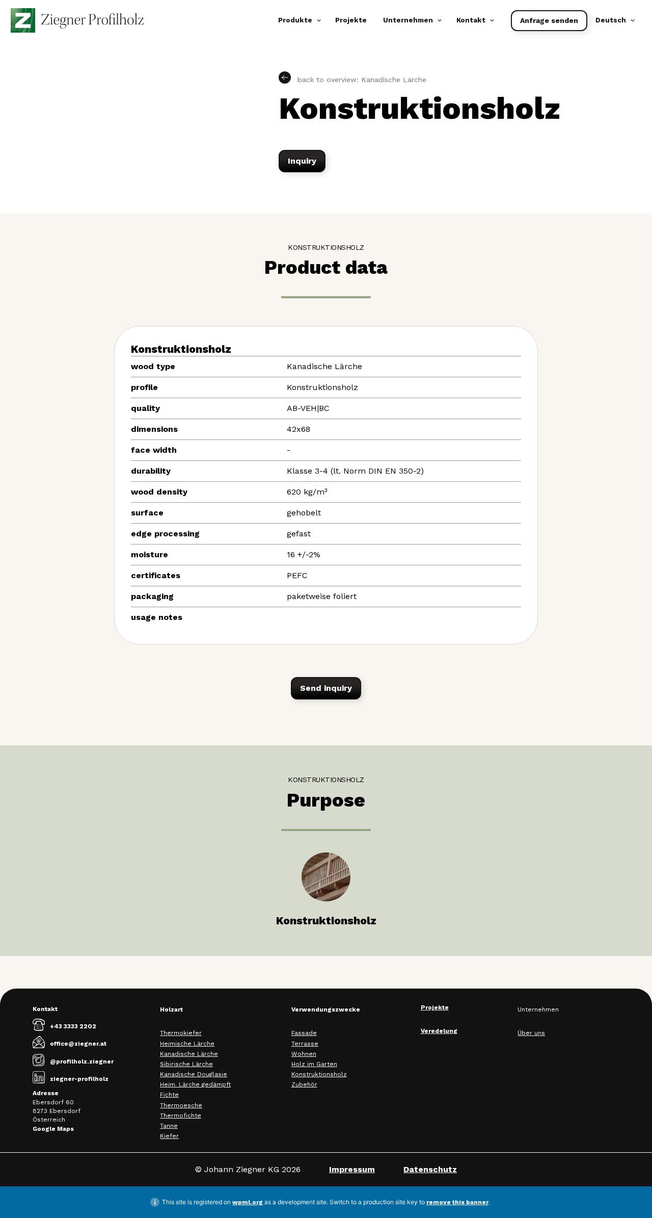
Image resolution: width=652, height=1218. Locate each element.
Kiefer (169, 1135)
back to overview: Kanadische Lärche (360, 79)
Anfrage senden (549, 20)
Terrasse (304, 1043)
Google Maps (53, 1128)
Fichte (169, 1094)
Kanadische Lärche (189, 1053)
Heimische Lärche (187, 1043)
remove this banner (457, 1202)
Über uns (531, 1032)
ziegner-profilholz (79, 1078)
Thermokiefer (181, 1032)
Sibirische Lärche (186, 1064)
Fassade (304, 1032)
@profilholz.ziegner (82, 1061)
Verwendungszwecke (325, 1009)
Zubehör (304, 1084)
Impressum (352, 1169)
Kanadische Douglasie (193, 1074)
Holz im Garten (314, 1064)
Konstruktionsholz (319, 1074)
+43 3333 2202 (73, 1026)
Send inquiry (326, 688)
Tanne (169, 1125)
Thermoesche (181, 1105)
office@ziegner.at (78, 1043)
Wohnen (303, 1053)
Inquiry (302, 161)
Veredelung (439, 1030)
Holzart (171, 1009)
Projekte (351, 20)
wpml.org (247, 1202)
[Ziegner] (77, 20)
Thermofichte (180, 1115)
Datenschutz (430, 1169)
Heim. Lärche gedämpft (195, 1084)
